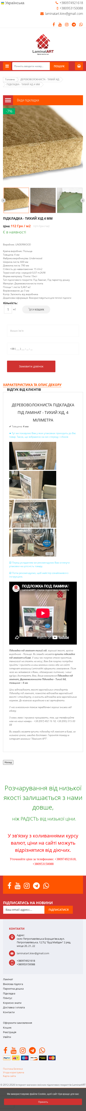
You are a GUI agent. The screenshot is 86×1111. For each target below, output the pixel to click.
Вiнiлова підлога (13, 984)
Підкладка (9, 993)
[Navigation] (7, 66)
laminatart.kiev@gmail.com (64, 13)
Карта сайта (9, 1076)
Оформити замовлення (17, 1023)
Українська (14, 3)
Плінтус (7, 998)
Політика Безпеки (13, 1068)
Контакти (9, 1012)
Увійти (7, 1037)
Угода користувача (13, 1072)
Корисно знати (12, 1003)
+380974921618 (71, 3)
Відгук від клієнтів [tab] (24, 389)
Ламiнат (8, 979)
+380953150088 (71, 8)
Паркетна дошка (13, 988)
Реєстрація (9, 1032)
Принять (43, 1101)
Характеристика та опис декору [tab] (32, 385)
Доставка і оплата (14, 1007)
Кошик (7, 1027)
